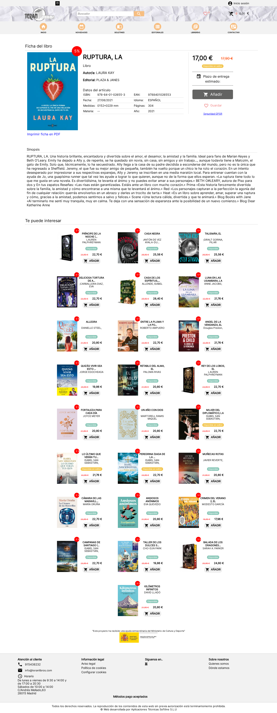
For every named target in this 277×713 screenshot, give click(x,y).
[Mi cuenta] (230, 3)
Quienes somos (219, 663)
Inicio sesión (241, 3)
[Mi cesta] (231, 13)
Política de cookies (93, 668)
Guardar (215, 105)
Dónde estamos (219, 668)
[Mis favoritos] (205, 13)
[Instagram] (57, 3)
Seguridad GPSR (212, 113)
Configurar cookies (93, 672)
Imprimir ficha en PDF (43, 134)
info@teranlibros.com (38, 670)
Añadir (215, 94)
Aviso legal (88, 663)
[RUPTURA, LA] (52, 91)
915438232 (33, 664)
